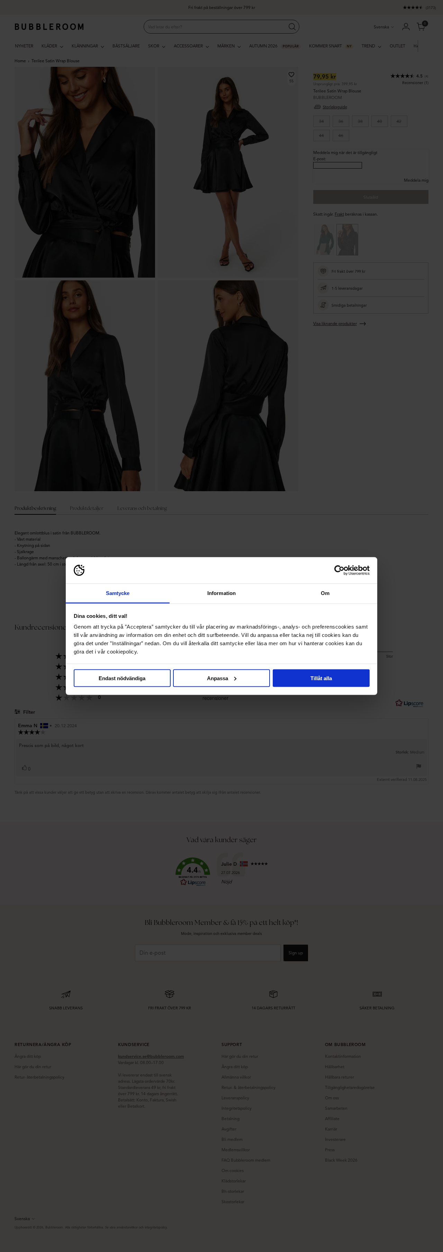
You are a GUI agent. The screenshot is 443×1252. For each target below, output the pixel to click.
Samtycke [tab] (118, 593)
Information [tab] (221, 593)
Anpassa (217, 678)
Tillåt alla (321, 678)
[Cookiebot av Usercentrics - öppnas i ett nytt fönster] (339, 570)
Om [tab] (325, 593)
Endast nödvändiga (122, 678)
